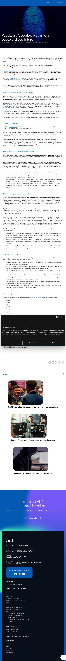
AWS (7, 646)
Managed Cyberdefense (15, 615)
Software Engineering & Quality (15, 600)
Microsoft (9, 648)
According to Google (15, 79)
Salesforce (9, 650)
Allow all (53, 342)
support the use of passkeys (36, 297)
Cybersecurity (21, 42)
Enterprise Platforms (12, 605)
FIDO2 (55, 132)
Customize (32, 342)
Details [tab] (33, 322)
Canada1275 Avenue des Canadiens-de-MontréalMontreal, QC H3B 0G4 (24, 562)
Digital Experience (11, 602)
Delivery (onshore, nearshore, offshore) (18, 636)
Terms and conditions (16, 588)
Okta (6, 107)
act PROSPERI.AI (11, 621)
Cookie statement (14, 584)
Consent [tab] (11, 322)
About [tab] (54, 322)
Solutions (14, 42)
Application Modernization (14, 607)
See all (61, 374)
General (8, 644)
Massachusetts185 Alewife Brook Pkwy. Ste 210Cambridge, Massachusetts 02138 (20, 550)
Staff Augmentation (12, 629)
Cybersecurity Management (16, 613)
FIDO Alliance (13, 127)
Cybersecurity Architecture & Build (18, 619)
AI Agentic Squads (11, 631)
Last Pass (12, 106)
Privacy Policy (12, 581)
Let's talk (33, 518)
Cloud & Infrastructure (13, 609)
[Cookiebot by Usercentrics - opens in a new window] (57, 317)
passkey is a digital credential (11, 71)
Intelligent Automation (13, 598)
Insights (8, 42)
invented (20, 96)
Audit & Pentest (12, 617)
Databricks (9, 652)
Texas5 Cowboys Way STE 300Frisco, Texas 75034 (16, 556)
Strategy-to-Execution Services (15, 634)
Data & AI (9, 596)
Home (3, 42)
